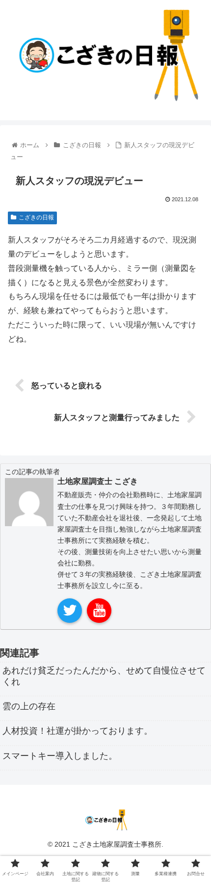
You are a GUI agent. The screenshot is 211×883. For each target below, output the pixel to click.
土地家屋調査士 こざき (97, 481)
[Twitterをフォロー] (69, 610)
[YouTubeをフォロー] (99, 610)
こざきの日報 (36, 217)
